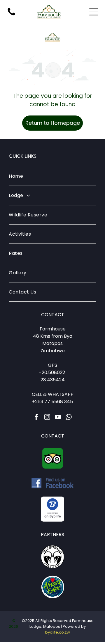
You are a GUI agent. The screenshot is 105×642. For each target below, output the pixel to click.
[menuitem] (52, 176)
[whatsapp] (69, 417)
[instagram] (47, 417)
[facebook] (36, 417)
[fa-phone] (11, 15)
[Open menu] (93, 12)
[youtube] (58, 417)
